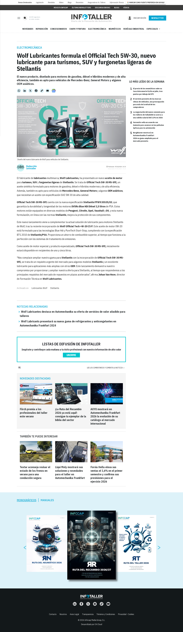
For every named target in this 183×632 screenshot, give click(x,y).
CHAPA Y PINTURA (77, 29)
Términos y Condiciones (105, 614)
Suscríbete (157, 18)
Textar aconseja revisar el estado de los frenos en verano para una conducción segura (35, 472)
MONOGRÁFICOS (26, 500)
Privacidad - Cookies (126, 614)
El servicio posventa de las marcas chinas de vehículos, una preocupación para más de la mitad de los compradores (147, 102)
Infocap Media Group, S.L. (95, 620)
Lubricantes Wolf (39, 288)
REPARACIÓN (42, 29)
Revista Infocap (61, 7)
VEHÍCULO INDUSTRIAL (133, 29)
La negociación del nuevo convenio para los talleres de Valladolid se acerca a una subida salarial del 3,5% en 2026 (147, 115)
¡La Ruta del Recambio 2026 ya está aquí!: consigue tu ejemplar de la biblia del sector (70, 414)
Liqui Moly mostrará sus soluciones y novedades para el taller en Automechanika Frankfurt (70, 472)
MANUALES (47, 500)
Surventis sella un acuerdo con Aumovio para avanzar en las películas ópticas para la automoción (147, 125)
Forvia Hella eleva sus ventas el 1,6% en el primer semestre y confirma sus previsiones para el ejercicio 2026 (106, 474)
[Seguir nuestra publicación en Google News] (53, 91)
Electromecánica (29, 47)
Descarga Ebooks (102, 7)
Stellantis (54, 288)
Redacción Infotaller (31, 167)
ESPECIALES (154, 29)
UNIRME (71, 355)
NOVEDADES (27, 29)
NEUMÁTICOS (115, 29)
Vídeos (61, 2)
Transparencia (87, 614)
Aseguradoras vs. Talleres (96, 2)
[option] (91, 545)
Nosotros (63, 614)
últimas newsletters (81, 7)
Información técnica (117, 2)
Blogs (70, 2)
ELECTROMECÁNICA (97, 29)
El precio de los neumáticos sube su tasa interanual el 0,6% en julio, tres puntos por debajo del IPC (146, 91)
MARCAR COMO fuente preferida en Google (146, 2)
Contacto (53, 614)
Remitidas (51, 2)
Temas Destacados (25, 2)
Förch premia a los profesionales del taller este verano (33, 412)
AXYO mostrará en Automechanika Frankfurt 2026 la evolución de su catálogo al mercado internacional (105, 416)
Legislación (40, 2)
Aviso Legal (74, 614)
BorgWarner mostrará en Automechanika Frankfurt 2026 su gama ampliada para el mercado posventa (144, 136)
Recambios (79, 2)
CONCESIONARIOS (58, 29)
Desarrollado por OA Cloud (91, 624)
